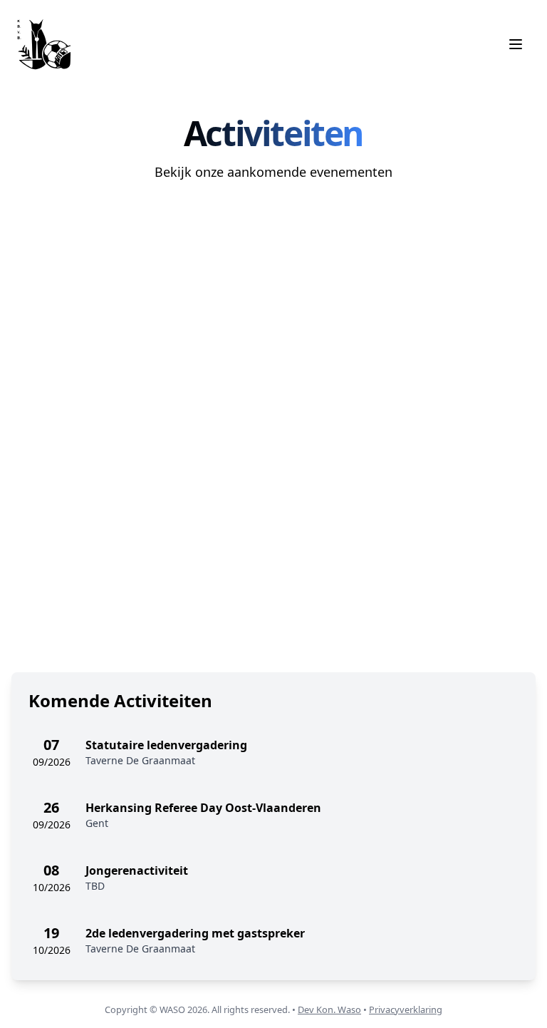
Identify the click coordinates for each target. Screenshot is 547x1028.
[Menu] (515, 44)
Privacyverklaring (405, 1009)
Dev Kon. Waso (329, 1009)
